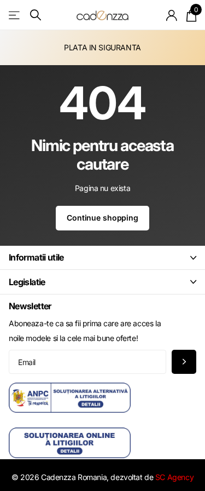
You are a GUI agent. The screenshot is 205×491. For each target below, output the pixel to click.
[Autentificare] (172, 15)
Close (102, 257)
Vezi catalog (15, 15)
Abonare (184, 362)
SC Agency (174, 477)
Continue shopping (102, 217)
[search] (35, 15)
